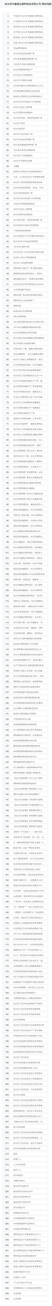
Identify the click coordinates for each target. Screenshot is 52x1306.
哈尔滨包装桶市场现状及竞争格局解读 (29, 1041)
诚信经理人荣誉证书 (22, 1202)
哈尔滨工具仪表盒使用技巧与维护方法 (29, 1003)
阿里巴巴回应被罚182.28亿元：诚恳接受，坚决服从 (29, 960)
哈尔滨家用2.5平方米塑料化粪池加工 (29, 236)
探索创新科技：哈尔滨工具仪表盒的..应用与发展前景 (29, 1110)
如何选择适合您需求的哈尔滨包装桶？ (29, 1051)
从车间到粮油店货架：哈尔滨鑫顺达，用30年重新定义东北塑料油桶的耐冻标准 (29, 364)
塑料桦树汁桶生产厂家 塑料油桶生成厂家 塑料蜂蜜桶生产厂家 (29, 268)
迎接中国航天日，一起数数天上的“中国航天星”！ (29, 880)
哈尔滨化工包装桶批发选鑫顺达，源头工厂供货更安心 (29, 402)
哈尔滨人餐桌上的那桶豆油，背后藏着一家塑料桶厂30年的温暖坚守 (29, 359)
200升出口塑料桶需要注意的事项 (27, 638)
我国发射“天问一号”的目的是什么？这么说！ (29, 949)
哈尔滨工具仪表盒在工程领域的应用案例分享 (29, 1078)
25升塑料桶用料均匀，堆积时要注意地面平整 (29, 660)
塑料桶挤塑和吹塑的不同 (24, 762)
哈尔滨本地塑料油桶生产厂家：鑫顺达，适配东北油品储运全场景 (29, 380)
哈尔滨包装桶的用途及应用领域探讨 (28, 1046)
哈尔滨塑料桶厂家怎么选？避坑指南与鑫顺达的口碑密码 (29, 450)
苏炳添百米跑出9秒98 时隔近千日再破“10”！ (29, 885)
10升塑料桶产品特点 (22, 289)
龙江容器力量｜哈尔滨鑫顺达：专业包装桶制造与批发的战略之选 (29, 622)
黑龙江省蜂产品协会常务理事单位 (27, 1266)
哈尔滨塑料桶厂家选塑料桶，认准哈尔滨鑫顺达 (29, 472)
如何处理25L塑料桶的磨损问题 (26, 697)
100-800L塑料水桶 (21, 246)
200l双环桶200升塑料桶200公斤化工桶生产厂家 (29, 85)
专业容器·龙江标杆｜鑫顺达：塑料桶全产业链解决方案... (29, 627)
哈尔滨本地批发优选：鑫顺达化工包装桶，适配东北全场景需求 (29, 391)
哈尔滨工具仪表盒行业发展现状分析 (28, 1025)
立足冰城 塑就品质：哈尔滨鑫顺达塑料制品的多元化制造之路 (29, 611)
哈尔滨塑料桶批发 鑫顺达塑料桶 (27, 482)
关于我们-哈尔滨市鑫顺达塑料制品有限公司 (29, 32)
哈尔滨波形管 (19, 128)
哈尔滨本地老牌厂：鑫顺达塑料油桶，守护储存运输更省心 (29, 423)
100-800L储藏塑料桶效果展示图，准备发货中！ (29, 327)
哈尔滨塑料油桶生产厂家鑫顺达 (26, 407)
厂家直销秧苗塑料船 (22, 230)
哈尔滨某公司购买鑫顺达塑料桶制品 (28, 337)
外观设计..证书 (19, 1277)
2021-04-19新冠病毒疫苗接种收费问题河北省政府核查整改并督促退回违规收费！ (29, 933)
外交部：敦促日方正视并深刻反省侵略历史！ (29, 917)
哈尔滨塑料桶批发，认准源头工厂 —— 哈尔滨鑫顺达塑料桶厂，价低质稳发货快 (29, 466)
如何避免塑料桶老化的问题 (25, 740)
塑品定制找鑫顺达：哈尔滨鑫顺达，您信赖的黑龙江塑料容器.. (29, 536)
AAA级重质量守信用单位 (24, 1218)
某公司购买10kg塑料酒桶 (24, 343)
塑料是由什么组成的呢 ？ (24, 300)
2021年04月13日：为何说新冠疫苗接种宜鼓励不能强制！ (29, 944)
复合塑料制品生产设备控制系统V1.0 (28, 1250)
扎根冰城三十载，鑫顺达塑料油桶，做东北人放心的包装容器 (29, 348)
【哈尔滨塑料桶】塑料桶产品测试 (27, 826)
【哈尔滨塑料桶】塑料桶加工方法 (27, 788)
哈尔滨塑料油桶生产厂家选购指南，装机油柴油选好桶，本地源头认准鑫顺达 (29, 386)
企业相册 (17, 1293)
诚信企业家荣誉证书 (22, 1196)
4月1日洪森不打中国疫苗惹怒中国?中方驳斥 (29, 976)
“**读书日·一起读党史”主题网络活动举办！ (29, 901)
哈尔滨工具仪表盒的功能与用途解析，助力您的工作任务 (29, 1132)
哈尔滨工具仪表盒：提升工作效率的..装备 (29, 1143)
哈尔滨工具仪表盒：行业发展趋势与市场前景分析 (29, 1089)
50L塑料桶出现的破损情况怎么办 (27, 649)
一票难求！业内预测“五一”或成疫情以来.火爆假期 (29, 912)
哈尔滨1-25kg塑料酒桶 (23, 262)
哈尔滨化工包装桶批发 (23, 74)
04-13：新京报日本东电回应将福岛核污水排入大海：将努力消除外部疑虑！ (29, 955)
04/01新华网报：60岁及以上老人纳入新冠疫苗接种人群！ (29, 987)
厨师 (15, 1153)
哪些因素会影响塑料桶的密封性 (26, 745)
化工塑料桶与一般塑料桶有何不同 (27, 767)
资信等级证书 (19, 1207)
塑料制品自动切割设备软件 (25, 1255)
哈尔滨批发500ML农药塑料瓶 (26, 225)
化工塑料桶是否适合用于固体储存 (27, 729)
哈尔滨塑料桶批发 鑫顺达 (24, 488)
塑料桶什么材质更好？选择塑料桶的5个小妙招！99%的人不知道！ (29, 681)
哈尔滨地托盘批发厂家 (23, 193)
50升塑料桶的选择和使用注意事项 (28, 702)
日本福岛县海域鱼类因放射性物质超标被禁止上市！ (29, 939)
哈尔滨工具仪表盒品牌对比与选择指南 (29, 1100)
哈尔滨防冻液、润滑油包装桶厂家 (27, 117)
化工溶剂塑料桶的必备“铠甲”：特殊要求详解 (29, 676)
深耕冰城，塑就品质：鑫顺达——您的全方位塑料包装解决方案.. (29, 579)
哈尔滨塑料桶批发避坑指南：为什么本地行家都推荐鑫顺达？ (29, 439)
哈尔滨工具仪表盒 (21, 1057)
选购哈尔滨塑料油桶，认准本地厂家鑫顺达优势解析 (29, 418)
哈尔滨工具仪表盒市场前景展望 (26, 1014)
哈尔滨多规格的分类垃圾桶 (25, 332)
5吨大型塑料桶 (19, 316)
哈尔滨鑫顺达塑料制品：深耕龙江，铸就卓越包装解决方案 (29, 552)
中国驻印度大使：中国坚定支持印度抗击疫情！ (29, 853)
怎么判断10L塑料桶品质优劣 (25, 708)
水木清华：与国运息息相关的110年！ (29, 890)
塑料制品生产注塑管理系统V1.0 (27, 1239)
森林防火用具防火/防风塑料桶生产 (28, 96)
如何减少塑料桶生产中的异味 (25, 643)
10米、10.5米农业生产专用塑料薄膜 (28, 176)
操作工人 (17, 1169)
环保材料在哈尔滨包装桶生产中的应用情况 (29, 1035)
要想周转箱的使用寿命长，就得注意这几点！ (29, 273)
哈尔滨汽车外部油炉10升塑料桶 (27, 101)
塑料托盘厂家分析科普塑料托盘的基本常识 (29, 295)
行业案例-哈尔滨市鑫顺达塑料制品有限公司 (29, 21)
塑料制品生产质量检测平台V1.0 (27, 1234)
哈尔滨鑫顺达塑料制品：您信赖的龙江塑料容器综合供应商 (29, 547)
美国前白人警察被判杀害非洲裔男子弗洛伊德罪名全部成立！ (29, 923)
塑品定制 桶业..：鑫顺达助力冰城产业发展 (29, 606)
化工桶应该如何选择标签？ (25, 992)
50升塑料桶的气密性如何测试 (26, 692)
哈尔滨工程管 (19, 123)
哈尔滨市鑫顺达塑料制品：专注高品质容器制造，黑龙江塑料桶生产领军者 (29, 595)
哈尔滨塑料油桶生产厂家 (24, 413)
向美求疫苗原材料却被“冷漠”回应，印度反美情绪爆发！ (29, 864)
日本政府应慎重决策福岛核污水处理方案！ (29, 971)
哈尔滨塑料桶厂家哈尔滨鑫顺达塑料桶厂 (29, 477)
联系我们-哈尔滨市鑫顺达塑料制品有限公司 (29, 37)
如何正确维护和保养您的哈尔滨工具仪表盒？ (29, 1116)
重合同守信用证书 (21, 1186)
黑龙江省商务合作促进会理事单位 (27, 1261)
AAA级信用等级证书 (22, 1229)
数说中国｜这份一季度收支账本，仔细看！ (29, 847)
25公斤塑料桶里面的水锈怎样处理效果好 (29, 654)
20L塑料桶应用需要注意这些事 (26, 91)
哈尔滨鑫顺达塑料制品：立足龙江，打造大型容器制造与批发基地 (29, 617)
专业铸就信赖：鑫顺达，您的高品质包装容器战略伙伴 (29, 633)
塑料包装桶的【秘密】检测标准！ (27, 772)
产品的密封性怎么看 (22, 719)
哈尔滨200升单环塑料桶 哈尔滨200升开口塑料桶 (29, 284)
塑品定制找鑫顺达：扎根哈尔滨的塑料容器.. (29, 520)
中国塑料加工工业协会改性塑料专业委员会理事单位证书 (29, 1288)
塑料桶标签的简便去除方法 (25, 756)
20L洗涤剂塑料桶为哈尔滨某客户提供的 (29, 321)
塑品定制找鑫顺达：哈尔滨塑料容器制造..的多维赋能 (29, 568)
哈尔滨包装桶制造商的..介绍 (25, 1067)
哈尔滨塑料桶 (19, 1019)
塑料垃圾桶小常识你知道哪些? (26, 794)
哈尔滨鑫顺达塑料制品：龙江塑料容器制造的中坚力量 (29, 584)
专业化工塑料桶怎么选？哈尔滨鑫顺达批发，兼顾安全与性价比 (29, 397)
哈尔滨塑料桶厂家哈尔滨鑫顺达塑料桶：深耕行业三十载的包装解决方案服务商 (29, 499)
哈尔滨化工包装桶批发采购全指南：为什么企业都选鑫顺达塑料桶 (29, 429)
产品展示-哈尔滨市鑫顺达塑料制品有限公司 (29, 15)
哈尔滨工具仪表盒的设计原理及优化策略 (29, 1073)
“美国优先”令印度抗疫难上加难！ (27, 869)
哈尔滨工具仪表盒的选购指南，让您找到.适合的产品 (29, 1137)
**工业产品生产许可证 (22, 1282)
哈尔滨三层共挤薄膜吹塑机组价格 (27, 182)
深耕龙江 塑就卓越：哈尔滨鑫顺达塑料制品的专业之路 (29, 515)
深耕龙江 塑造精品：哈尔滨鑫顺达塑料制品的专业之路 (29, 601)
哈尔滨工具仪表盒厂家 (23, 134)
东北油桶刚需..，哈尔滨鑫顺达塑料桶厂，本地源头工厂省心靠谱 (29, 354)
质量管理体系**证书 (21, 1271)
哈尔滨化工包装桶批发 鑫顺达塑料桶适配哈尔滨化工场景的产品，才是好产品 (29, 434)
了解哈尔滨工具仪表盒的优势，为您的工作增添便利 (29, 1121)
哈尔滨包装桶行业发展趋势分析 (26, 1062)
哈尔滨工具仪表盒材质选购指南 (26, 1008)
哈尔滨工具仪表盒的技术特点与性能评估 (29, 1084)
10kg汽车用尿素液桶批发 (24, 203)
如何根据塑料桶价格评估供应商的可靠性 (29, 751)
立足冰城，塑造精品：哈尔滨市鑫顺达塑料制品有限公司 (29, 563)
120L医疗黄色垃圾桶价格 (24, 64)
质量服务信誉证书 (21, 1212)
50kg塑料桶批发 (20, 48)
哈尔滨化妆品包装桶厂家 (24, 53)
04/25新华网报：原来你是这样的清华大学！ (29, 874)
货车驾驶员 (18, 1175)
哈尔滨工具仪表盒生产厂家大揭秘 (27, 1030)
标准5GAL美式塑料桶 (22, 311)
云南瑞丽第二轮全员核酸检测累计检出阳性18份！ (29, 966)
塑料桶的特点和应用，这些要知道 (27, 735)
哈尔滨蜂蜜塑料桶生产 (23, 69)
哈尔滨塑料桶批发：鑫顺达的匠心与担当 (29, 504)
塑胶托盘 (17, 305)
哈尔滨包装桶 (19, 1127)
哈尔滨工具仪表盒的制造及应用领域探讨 (29, 1105)
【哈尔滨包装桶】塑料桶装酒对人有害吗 (29, 810)
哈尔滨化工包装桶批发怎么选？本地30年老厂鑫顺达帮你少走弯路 (29, 375)
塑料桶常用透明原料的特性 (25, 783)
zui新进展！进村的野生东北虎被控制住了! (29, 896)
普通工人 (17, 1159)
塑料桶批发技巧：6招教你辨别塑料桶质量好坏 (29, 278)
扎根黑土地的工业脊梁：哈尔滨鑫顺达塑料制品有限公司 (29, 670)
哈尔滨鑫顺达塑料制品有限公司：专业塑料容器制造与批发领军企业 (29, 531)
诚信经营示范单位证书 (23, 1191)
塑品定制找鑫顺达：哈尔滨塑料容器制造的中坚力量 (29, 525)
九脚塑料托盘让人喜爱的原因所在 (27, 998)
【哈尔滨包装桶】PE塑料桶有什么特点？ (29, 804)
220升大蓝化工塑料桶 (22, 107)
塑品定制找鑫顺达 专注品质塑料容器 (29, 574)
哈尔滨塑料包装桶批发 (23, 112)
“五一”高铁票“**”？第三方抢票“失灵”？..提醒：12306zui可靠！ (29, 906)
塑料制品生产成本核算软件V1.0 (27, 1245)
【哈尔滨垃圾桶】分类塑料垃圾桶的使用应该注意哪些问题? (29, 799)
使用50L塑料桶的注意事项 (24, 713)
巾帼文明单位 (19, 1180)
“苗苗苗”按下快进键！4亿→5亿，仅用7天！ (29, 837)
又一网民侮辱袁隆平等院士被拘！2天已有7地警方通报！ (29, 842)
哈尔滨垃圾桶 (19, 1094)
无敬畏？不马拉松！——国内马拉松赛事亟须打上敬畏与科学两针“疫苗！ (29, 831)
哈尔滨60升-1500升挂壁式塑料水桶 (28, 252)
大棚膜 (16, 166)
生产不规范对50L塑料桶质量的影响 (28, 665)
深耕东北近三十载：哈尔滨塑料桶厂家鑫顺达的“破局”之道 (29, 456)
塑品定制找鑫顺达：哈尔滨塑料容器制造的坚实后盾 (29, 590)
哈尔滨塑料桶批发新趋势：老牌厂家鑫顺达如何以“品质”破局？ (29, 445)
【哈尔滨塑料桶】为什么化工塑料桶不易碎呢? (29, 778)
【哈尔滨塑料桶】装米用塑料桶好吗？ (29, 821)
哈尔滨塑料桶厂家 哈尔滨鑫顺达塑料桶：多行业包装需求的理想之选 (29, 493)
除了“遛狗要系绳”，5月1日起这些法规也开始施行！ (29, 858)
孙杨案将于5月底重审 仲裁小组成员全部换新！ (29, 982)
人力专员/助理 (19, 1164)
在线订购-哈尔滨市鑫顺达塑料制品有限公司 (29, 42)
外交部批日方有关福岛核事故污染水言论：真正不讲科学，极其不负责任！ (29, 928)
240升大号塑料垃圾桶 (22, 80)
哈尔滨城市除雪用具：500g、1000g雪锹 (29, 187)
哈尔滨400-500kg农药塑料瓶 (25, 241)
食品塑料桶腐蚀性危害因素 (25, 724)
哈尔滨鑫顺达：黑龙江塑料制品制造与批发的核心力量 (29, 541)
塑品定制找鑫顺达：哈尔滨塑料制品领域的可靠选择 (29, 509)
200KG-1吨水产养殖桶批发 (24, 257)
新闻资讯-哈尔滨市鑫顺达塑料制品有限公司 (29, 26)
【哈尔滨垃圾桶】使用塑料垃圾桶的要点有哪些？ (29, 815)
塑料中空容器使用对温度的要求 (26, 686)
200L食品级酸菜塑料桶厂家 (25, 58)
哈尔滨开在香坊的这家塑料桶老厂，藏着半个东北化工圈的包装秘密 (29, 370)
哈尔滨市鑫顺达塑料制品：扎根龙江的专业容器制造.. (29, 558)
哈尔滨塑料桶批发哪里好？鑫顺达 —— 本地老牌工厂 (29, 461)
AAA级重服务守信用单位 (24, 1223)
